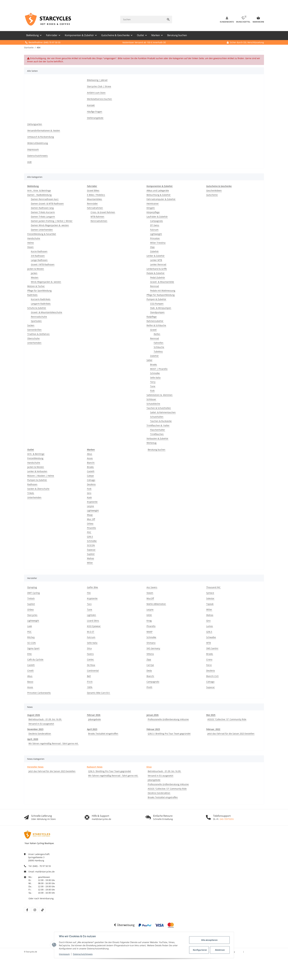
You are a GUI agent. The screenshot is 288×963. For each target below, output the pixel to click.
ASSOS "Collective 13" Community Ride (226, 719)
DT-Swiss (154, 225)
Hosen (30, 247)
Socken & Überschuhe (38, 488)
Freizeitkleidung (35, 458)
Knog (149, 620)
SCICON (91, 545)
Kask (89, 497)
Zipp (152, 247)
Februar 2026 (93, 715)
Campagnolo (156, 220)
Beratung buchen (156, 449)
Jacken (34, 273)
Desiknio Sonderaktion (39, 733)
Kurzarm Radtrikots (40, 299)
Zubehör (154, 251)
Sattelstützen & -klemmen (159, 395)
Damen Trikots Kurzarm (43, 212)
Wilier (90, 562)
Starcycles (32, 615)
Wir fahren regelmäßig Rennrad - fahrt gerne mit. (53, 743)
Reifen (157, 334)
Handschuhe (33, 238)
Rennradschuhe (39, 316)
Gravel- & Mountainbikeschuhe (46, 312)
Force (209, 665)
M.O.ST (90, 631)
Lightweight (156, 234)
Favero (90, 653)
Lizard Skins (93, 620)
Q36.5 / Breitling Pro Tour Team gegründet (169, 733)
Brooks (153, 364)
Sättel (149, 360)
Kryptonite (92, 501)
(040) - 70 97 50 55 (42, 866)
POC (89, 532)
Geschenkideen (214, 190)
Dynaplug (32, 587)
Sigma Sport (33, 648)
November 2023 (35, 729)
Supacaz (91, 549)
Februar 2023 (153, 729)
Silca (89, 648)
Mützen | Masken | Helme (40, 475)
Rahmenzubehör (155, 321)
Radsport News (94, 766)
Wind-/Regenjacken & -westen (46, 281)
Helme (30, 242)
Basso (30, 681)
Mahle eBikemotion (156, 603)
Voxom (150, 592)
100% (89, 687)
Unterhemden (34, 342)
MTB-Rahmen (97, 216)
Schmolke (155, 373)
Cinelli (30, 670)
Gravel (153, 329)
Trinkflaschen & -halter (158, 425)
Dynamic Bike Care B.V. (98, 692)
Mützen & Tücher (36, 286)
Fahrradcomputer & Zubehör (161, 199)
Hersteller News (35, 766)
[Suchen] (168, 19)
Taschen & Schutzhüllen (159, 408)
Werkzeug (151, 442)
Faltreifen (158, 342)
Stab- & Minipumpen (160, 307)
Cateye (90, 475)
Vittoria (150, 653)
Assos (90, 458)
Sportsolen (36, 321)
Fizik (152, 390)
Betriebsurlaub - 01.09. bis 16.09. (45, 719)
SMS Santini (212, 648)
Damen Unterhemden (42, 229)
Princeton (155, 238)
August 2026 (33, 715)
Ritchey (31, 637)
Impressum (64, 954)
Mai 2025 (210, 715)
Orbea (90, 523)
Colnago (91, 480)
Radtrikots (32, 294)
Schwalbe (211, 637)
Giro (89, 493)
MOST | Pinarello (158, 368)
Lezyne (90, 506)
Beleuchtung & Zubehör (159, 194)
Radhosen (32, 484)
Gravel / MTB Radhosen (42, 264)
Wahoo (90, 558)
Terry (152, 381)
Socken (30, 325)
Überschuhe (33, 338)
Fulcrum (154, 229)
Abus (89, 453)
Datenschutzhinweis (83, 954)
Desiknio (91, 484)
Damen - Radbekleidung (39, 194)
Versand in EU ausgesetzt (41, 723)
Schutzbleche (153, 403)
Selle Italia (155, 377)
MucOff (150, 598)
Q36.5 (90, 536)
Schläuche (159, 347)
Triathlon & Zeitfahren (38, 334)
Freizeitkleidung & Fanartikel (41, 234)
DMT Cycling (33, 592)
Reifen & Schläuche (156, 325)
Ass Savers (152, 587)
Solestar (210, 598)
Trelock (30, 598)
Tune (152, 386)
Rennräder (92, 203)
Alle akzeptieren (209, 940)
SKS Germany (153, 648)
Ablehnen (220, 950)
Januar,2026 (153, 715)
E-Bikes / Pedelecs (96, 194)
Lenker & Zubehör (156, 255)
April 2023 (92, 729)
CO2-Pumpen (157, 303)
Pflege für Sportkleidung (39, 290)
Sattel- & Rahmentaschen (163, 412)
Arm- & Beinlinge (35, 453)
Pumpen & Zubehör (156, 299)
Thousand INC (213, 587)
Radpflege (152, 316)
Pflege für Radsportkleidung (161, 294)
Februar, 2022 (213, 729)
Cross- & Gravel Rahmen (103, 212)
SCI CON (31, 642)
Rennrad (154, 286)
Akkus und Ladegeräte (158, 190)
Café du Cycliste (35, 659)
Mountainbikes (94, 199)
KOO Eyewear (94, 626)
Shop (149, 766)
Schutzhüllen (156, 416)
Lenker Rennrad (158, 264)
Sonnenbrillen (34, 329)
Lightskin (91, 615)
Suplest (90, 554)
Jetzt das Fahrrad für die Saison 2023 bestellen (230, 733)
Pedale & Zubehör (156, 273)
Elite (29, 653)
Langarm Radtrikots (41, 303)
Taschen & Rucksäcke (161, 421)
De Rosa (91, 665)
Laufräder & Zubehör (157, 216)
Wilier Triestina (157, 242)
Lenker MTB (156, 260)
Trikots (30, 493)
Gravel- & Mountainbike (162, 281)
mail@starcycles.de (45, 871)
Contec (90, 659)
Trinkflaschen (157, 434)
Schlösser (151, 399)
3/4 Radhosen (38, 255)
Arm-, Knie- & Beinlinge (39, 190)
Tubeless (158, 351)
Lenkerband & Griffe (157, 268)
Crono (209, 659)
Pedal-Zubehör (157, 277)
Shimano (151, 642)
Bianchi (90, 462)
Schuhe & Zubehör (36, 307)
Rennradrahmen (99, 220)
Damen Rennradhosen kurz (44, 199)
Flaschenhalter (157, 429)
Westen (34, 277)
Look (29, 626)
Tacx (89, 603)
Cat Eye (150, 665)
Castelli (90, 471)
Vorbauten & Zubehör (157, 438)
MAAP (149, 631)
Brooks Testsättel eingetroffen (103, 733)
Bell (89, 676)
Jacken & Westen (35, 268)
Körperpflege (153, 212)
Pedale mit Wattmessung (162, 290)
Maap (90, 514)
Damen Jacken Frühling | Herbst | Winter (51, 220)
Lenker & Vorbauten (37, 471)
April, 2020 (32, 739)
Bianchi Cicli (212, 676)
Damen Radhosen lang (42, 207)
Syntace (210, 592)
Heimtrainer (153, 203)
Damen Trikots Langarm (43, 216)
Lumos (209, 626)
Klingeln (151, 207)
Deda (149, 670)
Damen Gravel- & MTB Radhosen (47, 203)
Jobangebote (94, 719)
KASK (149, 615)
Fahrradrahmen (95, 207)
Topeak (209, 603)
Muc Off (91, 519)
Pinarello (91, 527)
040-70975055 (227, 819)
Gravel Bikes (93, 190)
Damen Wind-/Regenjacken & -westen (50, 225)
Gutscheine (212, 194)
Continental (93, 670)
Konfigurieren (200, 950)
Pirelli (149, 687)
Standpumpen (157, 312)
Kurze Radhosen (39, 251)
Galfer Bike (92, 587)
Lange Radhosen (39, 260)
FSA (89, 592)
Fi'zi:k (89, 681)
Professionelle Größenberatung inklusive (168, 719)
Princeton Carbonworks (39, 692)
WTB (208, 642)
